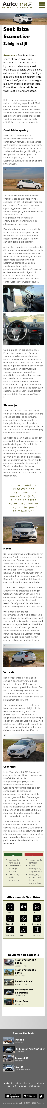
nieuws (23, 1085)
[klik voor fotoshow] (23, 190)
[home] (40, 1097)
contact (7, 1083)
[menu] (42, 5)
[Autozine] (23, 4)
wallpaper (34, 1085)
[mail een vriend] (23, 909)
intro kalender (23, 1083)
